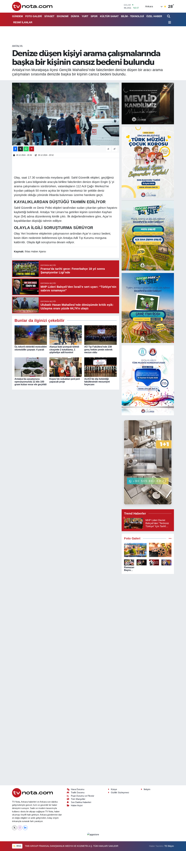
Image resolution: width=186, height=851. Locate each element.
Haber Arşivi (77, 805)
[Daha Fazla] (31, 148)
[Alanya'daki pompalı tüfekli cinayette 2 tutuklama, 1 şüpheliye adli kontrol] (65, 335)
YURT (85, 16)
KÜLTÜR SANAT (109, 16)
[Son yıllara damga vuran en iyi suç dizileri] (160, 550)
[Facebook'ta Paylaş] (15, 148)
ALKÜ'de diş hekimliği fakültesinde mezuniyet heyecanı (97, 382)
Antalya (17, 46)
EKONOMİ (62, 16)
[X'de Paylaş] (20, 148)
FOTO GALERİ (33, 16)
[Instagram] (19, 827)
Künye (114, 789)
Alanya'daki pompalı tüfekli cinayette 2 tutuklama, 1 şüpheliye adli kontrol (64, 349)
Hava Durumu (77, 789)
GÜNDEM (17, 16)
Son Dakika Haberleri (81, 802)
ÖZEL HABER (154, 16)
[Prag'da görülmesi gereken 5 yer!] (135, 550)
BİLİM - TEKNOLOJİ (132, 16)
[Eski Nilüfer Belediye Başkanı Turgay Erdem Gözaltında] (166, 562)
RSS (18, 846)
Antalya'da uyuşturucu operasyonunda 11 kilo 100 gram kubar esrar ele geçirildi (30, 382)
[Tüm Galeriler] (170, 538)
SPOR (94, 16)
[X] (14, 827)
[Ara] (169, 16)
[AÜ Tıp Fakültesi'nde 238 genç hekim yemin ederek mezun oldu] (100, 335)
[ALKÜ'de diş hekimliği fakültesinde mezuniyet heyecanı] (100, 367)
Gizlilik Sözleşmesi (120, 792)
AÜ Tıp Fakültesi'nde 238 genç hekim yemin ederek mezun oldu (98, 349)
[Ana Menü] (169, 22)
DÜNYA (75, 16)
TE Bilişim (169, 846)
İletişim (147, 789)
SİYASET (49, 16)
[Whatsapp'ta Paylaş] (26, 148)
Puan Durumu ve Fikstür (82, 796)
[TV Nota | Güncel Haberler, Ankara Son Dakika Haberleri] (32, 6)
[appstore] (93, 834)
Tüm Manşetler (78, 799)
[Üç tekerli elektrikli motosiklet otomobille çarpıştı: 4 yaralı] (31, 335)
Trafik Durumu (77, 792)
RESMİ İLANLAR (22, 22)
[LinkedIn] (25, 827)
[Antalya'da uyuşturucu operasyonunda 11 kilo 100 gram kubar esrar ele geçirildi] (31, 367)
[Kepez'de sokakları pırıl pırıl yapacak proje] (65, 367)
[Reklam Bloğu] (148, 103)
